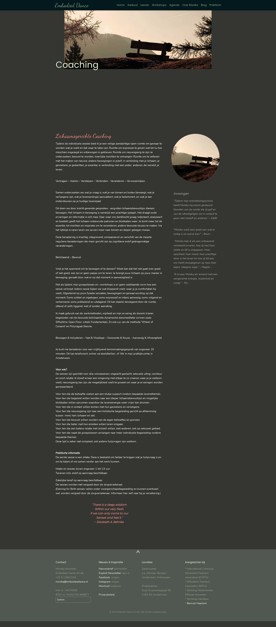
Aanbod (132, 5)
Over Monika (190, 5)
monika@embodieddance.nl (72, 581)
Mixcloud (104, 586)
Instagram (104, 581)
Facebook (105, 577)
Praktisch (215, 5)
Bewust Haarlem (197, 603)
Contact (61, 562)
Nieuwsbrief (106, 568)
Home (120, 5)
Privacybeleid (107, 594)
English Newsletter (110, 573)
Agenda (174, 5)
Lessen (144, 5)
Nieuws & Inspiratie (111, 562)
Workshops (159, 5)
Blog (204, 5)
